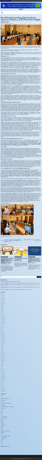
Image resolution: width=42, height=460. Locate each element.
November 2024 (3, 319)
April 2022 (2, 368)
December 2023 (3, 337)
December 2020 (3, 391)
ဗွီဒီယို (1, 427)
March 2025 (2, 313)
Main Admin (11, 23)
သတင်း (10, 236)
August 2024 (2, 324)
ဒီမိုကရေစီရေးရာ (3, 408)
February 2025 (3, 314)
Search (2, 275)
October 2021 (3, 378)
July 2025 (2, 306)
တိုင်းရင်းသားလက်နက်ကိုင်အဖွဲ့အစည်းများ (6, 403)
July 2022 (2, 363)
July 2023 (2, 345)
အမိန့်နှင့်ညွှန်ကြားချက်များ (4, 437)
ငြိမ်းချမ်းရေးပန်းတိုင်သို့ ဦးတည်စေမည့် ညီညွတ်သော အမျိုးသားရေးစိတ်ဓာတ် (10, 281)
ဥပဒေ (1, 442)
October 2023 (3, 340)
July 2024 (2, 326)
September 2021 (3, 379)
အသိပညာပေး (2, 439)
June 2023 (2, 347)
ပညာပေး (2, 414)
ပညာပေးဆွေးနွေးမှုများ (4, 416)
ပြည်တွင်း (2, 419)
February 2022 (3, 371)
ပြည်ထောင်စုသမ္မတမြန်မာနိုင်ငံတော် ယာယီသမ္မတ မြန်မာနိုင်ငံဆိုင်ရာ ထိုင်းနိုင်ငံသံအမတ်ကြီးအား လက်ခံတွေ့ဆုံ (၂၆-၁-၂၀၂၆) (16, 289)
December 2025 (3, 298)
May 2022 (2, 366)
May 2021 (2, 384)
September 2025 (3, 303)
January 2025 (3, 316)
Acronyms (2, 395)
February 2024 (3, 334)
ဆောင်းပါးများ (2, 401)
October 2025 (3, 301)
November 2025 (3, 300)
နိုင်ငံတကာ (2, 413)
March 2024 (2, 332)
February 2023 (3, 353)
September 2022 (3, 360)
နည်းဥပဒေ (2, 411)
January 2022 (3, 373)
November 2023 (3, 339)
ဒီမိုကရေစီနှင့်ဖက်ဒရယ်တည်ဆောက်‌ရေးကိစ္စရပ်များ (7, 406)
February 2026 (3, 295)
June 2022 (2, 365)
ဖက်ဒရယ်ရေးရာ (3, 424)
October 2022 (3, 358)
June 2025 (2, 308)
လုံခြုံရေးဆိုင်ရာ (3, 432)
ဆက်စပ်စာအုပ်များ (3, 400)
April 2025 (2, 311)
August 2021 (2, 381)
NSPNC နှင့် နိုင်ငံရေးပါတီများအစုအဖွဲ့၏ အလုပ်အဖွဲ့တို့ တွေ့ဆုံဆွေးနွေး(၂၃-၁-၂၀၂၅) (21, 259)
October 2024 (3, 321)
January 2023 (3, 355)
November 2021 (3, 376)
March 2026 (2, 293)
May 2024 (2, 329)
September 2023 (3, 342)
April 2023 (2, 350)
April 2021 (2, 386)
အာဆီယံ (2, 440)
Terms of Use (29, 458)
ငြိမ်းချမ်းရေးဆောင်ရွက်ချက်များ (5, 398)
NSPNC (21, 9)
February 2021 (3, 389)
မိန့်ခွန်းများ (2, 429)
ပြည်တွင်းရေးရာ (6, 236)
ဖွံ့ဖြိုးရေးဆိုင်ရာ (3, 426)
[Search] (40, 12)
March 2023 (2, 352)
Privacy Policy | (24, 458)
